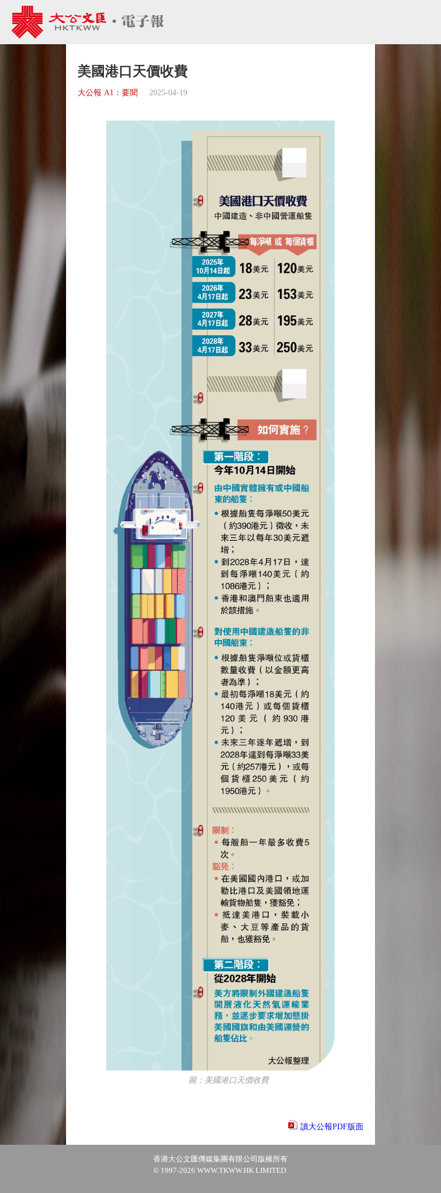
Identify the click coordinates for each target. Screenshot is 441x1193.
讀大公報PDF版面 (331, 1126)
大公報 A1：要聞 (108, 92)
